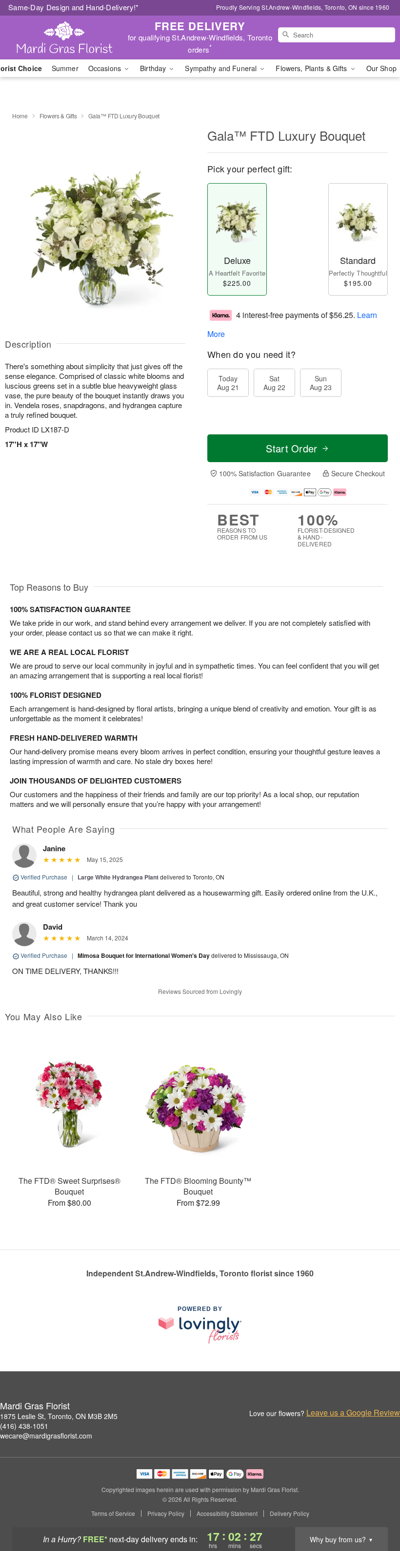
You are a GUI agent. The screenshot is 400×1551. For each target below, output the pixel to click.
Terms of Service (113, 1513)
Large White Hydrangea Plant (118, 877)
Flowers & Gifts (58, 116)
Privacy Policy (165, 1513)
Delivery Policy (289, 1513)
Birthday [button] (154, 68)
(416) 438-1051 (24, 1426)
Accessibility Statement (227, 1513)
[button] (374, 1509)
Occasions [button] (105, 68)
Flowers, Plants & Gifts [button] (312, 68)
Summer (65, 68)
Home (20, 116)
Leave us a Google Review (353, 1412)
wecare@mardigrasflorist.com (46, 1435)
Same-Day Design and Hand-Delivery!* (73, 7)
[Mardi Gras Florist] (68, 37)
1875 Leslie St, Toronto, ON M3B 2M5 (59, 1416)
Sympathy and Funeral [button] (222, 68)
